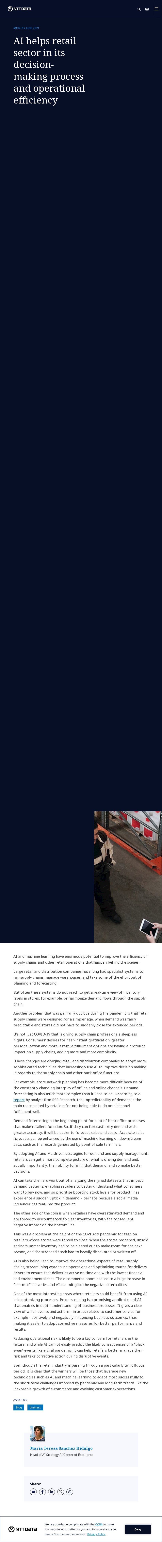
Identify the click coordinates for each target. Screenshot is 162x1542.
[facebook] (42, 1491)
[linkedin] (51, 1491)
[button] (141, 9)
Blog (19, 1407)
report (19, 1099)
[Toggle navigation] (157, 9)
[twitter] (60, 1491)
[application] (81, 1529)
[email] (33, 1491)
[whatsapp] (69, 1491)
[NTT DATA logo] (16, 9)
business (35, 1407)
